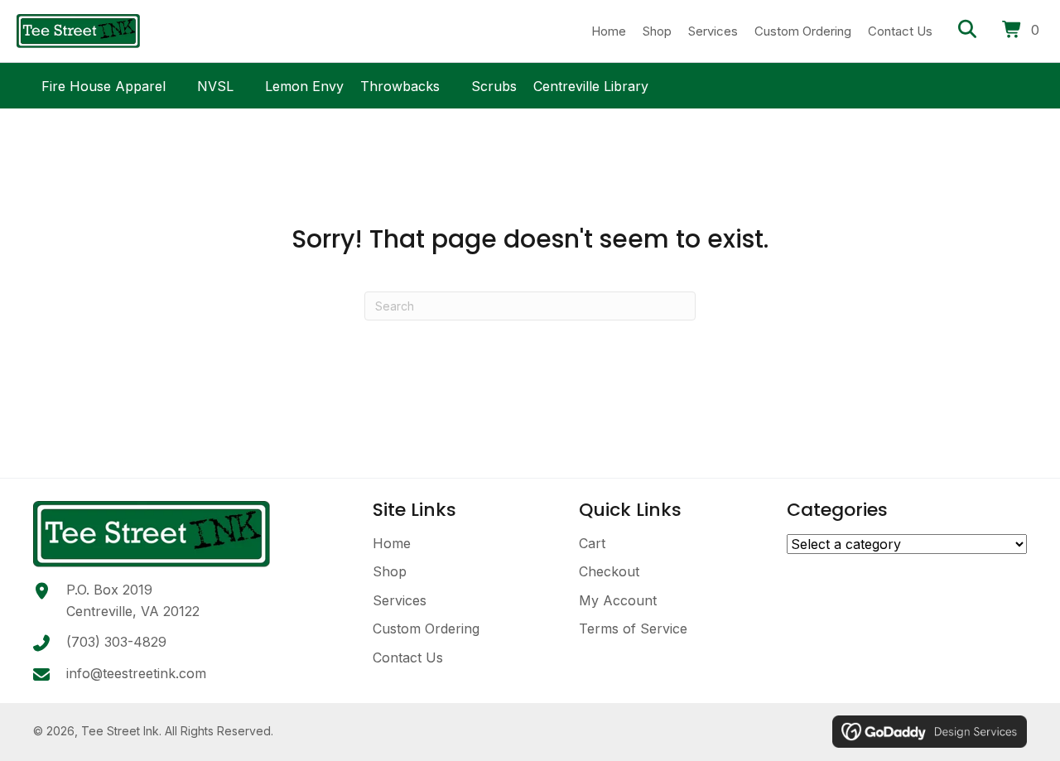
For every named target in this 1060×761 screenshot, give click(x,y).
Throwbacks (400, 84)
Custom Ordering (426, 628)
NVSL (215, 84)
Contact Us (408, 657)
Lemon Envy (304, 84)
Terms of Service (633, 628)
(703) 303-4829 (116, 641)
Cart (592, 543)
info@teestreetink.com (136, 673)
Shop (390, 571)
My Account (618, 600)
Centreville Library (590, 84)
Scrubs (494, 84)
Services (399, 600)
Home (392, 543)
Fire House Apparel (103, 84)
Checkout (609, 571)
